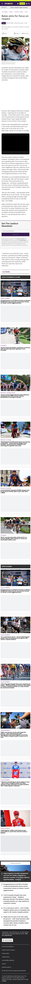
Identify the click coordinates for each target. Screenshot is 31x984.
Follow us (18, 33)
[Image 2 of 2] (26, 49)
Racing (10, 12)
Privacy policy (5, 953)
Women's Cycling (19, 12)
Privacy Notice (22, 240)
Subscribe (22, 3)
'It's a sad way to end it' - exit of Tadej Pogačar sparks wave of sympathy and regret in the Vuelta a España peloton (16, 910)
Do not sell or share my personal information (14, 970)
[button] (29, 3)
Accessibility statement (8, 960)
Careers (4, 963)
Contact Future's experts (8, 950)
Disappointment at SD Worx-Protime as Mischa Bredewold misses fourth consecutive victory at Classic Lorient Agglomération (16, 887)
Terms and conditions (8, 946)
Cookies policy (5, 957)
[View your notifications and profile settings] (18, 3)
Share (5, 33)
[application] (15, 143)
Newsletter (26, 33)
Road (26, 12)
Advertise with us (6, 967)
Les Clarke (10, 23)
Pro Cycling (4, 12)
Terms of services (20, 239)
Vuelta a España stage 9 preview (19, 7)
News (3, 23)
